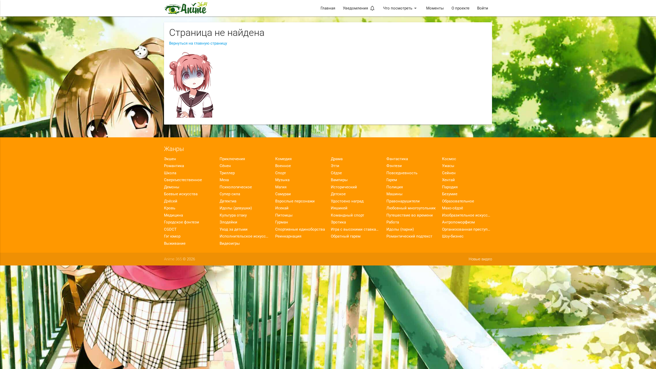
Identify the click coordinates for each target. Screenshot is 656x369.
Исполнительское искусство (245, 236)
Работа (392, 222)
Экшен (170, 159)
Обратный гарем (346, 236)
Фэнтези (394, 165)
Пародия (450, 187)
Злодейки (228, 222)
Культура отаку (233, 215)
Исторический (344, 187)
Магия (280, 187)
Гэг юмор (172, 236)
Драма (337, 159)
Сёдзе (336, 173)
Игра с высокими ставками (356, 229)
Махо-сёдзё (452, 208)
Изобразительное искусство (467, 215)
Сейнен (449, 173)
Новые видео (480, 259)
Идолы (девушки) (236, 208)
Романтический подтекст (409, 236)
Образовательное (458, 201)
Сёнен (225, 165)
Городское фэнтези (181, 222)
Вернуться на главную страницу (198, 43)
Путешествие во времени (409, 215)
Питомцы (284, 215)
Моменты (435, 8)
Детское (338, 194)
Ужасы (448, 165)
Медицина (173, 215)
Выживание (175, 243)
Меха (224, 180)
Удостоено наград (347, 201)
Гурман (281, 222)
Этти (335, 165)
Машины (394, 194)
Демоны (171, 187)
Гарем (391, 180)
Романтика (174, 165)
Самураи (283, 194)
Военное (283, 165)
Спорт (280, 173)
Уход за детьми (234, 229)
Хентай (448, 180)
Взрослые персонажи (295, 201)
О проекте (460, 8)
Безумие (449, 194)
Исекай (282, 208)
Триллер (227, 173)
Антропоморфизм (458, 222)
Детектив (228, 201)
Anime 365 (173, 259)
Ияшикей (339, 208)
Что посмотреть (400, 8)
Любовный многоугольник (411, 208)
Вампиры (339, 180)
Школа (170, 173)
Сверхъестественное (183, 180)
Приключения (232, 159)
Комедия (283, 159)
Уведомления (359, 8)
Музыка (282, 180)
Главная (328, 8)
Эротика (338, 222)
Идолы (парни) (400, 229)
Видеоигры (230, 243)
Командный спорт (347, 215)
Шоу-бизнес (453, 236)
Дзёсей (170, 201)
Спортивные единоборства (300, 229)
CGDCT (170, 229)
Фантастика (397, 159)
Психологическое (236, 187)
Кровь (169, 208)
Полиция (394, 187)
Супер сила (230, 194)
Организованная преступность (467, 229)
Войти (482, 8)
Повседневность (401, 173)
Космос (449, 159)
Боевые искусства (181, 194)
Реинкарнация (288, 236)
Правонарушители (403, 201)
